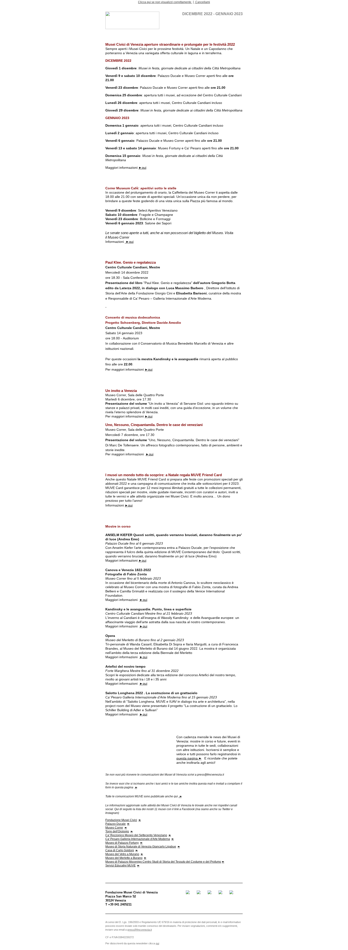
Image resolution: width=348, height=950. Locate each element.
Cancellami (202, 2)
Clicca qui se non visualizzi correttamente (165, 2)
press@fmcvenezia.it (139, 929)
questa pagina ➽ (188, 758)
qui (157, 943)
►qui (142, 167)
